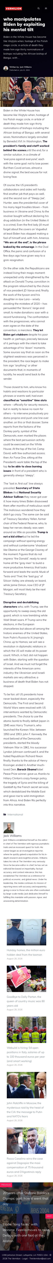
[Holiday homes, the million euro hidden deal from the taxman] (26, 943)
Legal (24, 1258)
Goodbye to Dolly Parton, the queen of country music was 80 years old (26, 1001)
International (15, 814)
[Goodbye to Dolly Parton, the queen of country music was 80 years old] (26, 989)
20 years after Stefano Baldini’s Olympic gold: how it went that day (26, 1198)
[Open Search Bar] (38, 8)
